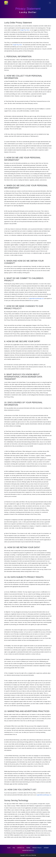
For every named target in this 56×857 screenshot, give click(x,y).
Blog (8, 847)
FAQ (14, 847)
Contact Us (20, 847)
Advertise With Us (28, 850)
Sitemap (46, 847)
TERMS (28, 847)
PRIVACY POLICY (37, 847)
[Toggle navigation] (50, 2)
